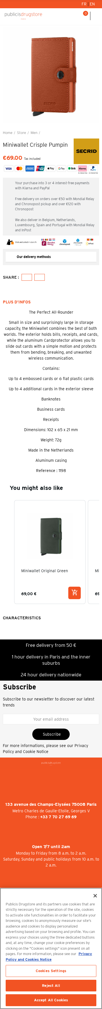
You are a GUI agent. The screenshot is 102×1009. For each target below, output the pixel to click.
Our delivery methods (34, 257)
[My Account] (69, 16)
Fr (85, 4)
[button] (8, 75)
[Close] (95, 896)
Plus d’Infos (17, 302)
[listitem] (50, 552)
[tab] (51, 257)
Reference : (47, 470)
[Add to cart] (74, 593)
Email (39, 277)
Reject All (51, 985)
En (92, 4)
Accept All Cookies (51, 1000)
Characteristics (22, 618)
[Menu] (96, 16)
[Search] (76, 16)
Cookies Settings (51, 971)
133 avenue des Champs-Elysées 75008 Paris (51, 804)
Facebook (27, 277)
